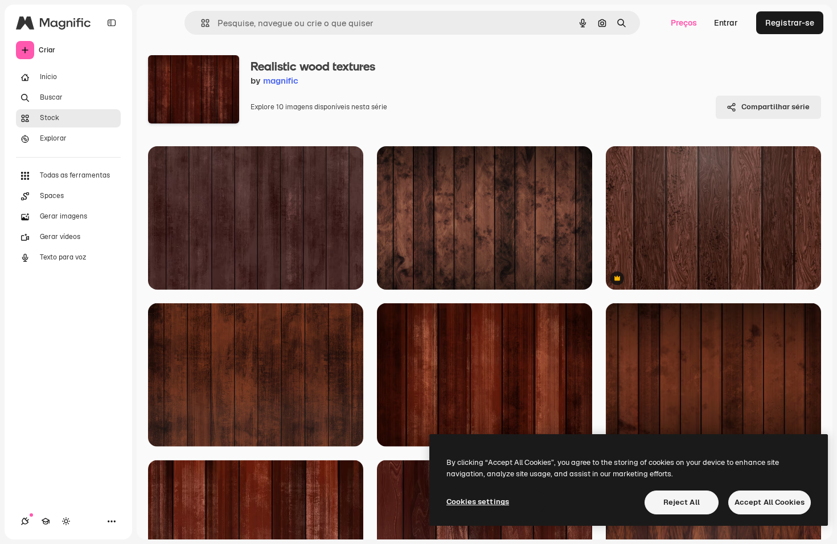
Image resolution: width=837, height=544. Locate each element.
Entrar (726, 23)
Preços (684, 23)
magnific (280, 80)
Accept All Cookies (770, 502)
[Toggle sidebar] (111, 23)
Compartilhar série (775, 107)
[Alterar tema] (66, 521)
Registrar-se (789, 23)
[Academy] (45, 521)
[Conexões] (25, 521)
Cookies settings (477, 501)
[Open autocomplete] (200, 23)
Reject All (681, 502)
